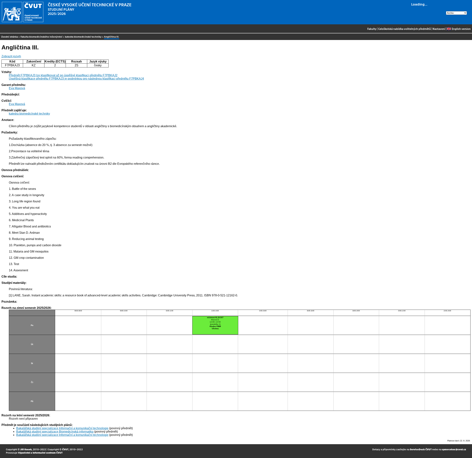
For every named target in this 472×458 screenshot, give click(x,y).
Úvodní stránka (9, 36)
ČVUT (65, 449)
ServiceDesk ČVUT (421, 449)
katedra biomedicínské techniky (83, 36)
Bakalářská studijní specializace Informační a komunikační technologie (62, 428)
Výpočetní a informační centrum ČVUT (40, 452)
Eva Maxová (17, 88)
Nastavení (439, 28)
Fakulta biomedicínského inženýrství (41, 36)
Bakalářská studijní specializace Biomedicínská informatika (54, 431)
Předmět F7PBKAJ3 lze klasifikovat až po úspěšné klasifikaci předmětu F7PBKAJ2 (63, 75)
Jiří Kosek (26, 449)
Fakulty (371, 28)
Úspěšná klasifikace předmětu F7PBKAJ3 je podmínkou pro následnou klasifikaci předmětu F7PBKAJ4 (76, 78)
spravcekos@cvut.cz (454, 449)
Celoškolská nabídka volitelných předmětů (404, 28)
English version (461, 28)
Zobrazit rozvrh (11, 56)
